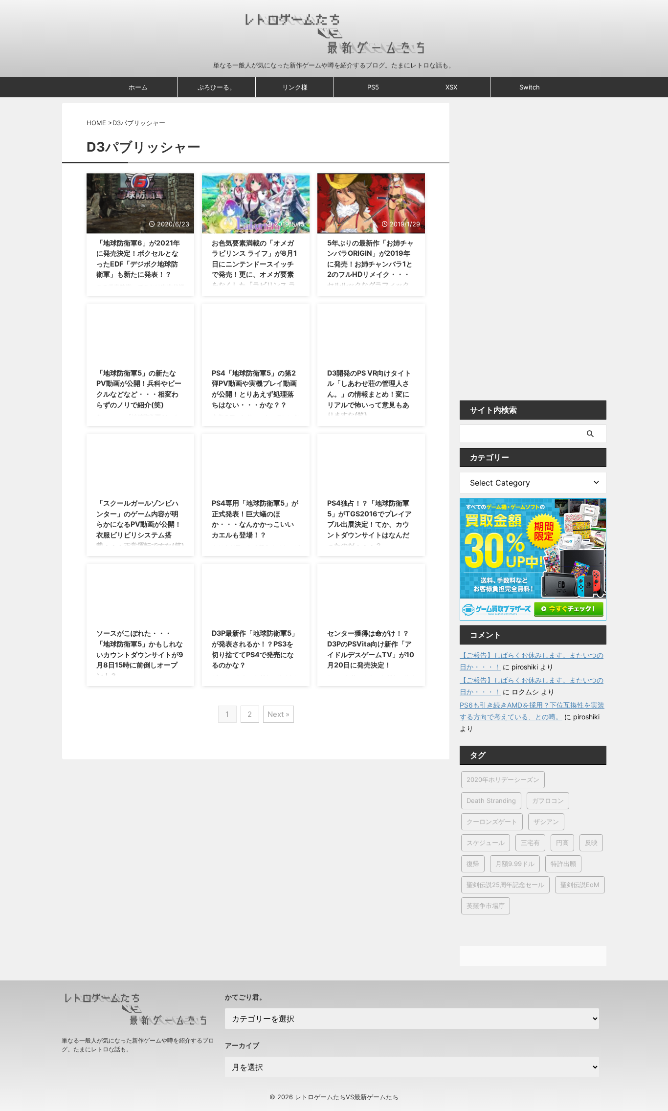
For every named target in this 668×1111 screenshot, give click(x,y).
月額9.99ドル (514, 863)
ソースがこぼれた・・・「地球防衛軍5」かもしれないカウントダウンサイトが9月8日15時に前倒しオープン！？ (139, 654)
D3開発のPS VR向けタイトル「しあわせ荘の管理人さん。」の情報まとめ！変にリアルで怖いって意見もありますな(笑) (369, 394)
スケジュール (486, 842)
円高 (562, 842)
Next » (278, 714)
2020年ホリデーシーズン (503, 779)
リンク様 (295, 87)
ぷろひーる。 (217, 87)
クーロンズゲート (492, 821)
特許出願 (563, 863)
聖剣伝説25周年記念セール (505, 885)
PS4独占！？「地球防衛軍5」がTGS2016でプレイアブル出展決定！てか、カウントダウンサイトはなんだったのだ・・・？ (369, 524)
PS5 (373, 87)
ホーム (138, 87)
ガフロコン (548, 800)
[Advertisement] (533, 249)
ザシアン (546, 821)
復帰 (473, 863)
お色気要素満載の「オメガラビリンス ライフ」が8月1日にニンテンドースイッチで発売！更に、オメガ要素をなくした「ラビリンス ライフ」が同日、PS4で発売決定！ (254, 275)
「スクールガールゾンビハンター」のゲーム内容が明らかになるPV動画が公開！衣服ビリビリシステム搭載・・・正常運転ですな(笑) (140, 524)
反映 (591, 842)
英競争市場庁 (486, 906)
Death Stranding (491, 800)
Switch (529, 87)
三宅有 (530, 842)
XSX (451, 87)
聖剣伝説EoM (580, 885)
